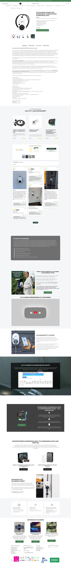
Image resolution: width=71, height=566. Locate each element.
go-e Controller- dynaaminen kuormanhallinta (20, 91)
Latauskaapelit (38, 549)
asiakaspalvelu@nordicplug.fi (29, 552)
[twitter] (56, 547)
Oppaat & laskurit (49, 5)
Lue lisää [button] (45, 199)
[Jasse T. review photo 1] (20, 180)
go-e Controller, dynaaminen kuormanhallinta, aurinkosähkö (34, 131)
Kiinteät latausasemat (39, 548)
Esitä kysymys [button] (51, 150)
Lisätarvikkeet (38, 550)
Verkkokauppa (8, 5)
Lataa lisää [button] (35, 222)
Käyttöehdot (13, 551)
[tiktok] (54, 547)
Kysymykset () (21, 162)
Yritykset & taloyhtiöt (30, 5)
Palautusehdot (13, 552)
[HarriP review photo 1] (51, 180)
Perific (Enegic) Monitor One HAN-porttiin (47, 465)
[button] (23, 201)
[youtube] (58, 547)
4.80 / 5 (21, 149)
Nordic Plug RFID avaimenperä (17, 130)
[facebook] (49, 547)
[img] (30, 184)
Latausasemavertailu (14, 549)
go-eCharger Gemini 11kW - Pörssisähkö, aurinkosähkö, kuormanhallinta (46, 14)
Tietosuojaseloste (13, 553)
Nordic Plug (12, 560)
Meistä (63, 5)
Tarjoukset (15, 5)
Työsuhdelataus (22, 5)
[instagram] (50, 547)
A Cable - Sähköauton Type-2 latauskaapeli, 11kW (52, 131)
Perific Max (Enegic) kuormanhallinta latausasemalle (23, 465)
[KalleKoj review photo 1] (35, 196)
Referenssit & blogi (40, 5)
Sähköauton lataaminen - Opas (15, 550)
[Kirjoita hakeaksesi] (11, 3)
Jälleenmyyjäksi (58, 5)
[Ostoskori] (68, 4)
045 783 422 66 (27, 550)
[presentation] (10, 36)
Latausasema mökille (14, 548)
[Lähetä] (20, 3)
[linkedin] (52, 547)
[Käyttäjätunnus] (66, 4)
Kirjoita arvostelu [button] (51, 148)
